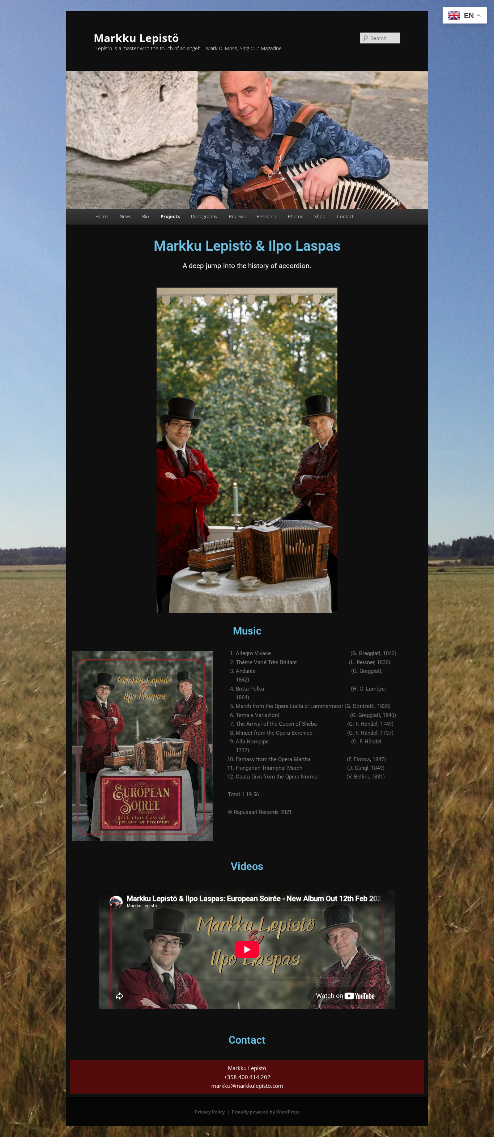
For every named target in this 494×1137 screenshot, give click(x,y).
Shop (319, 216)
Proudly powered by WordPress (265, 1112)
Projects (170, 216)
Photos (295, 216)
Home (101, 216)
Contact (345, 216)
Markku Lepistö (136, 37)
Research (266, 216)
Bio (145, 216)
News (125, 216)
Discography (204, 216)
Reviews (237, 216)
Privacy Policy (210, 1112)
